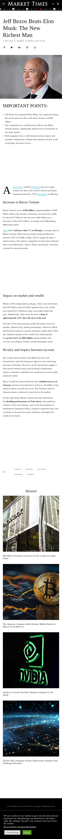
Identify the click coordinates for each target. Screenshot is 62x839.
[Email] (27, 47)
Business (20, 41)
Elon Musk (42, 194)
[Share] (4, 47)
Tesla (5, 230)
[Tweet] (12, 47)
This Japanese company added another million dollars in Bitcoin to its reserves (29, 625)
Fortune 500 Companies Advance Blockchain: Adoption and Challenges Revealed (30, 762)
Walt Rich (9, 41)
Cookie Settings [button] (12, 832)
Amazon (18, 469)
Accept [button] (27, 832)
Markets (31, 474)
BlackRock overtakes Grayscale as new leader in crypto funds (29, 557)
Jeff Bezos (36, 187)
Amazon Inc (17, 187)
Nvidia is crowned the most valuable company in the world (28, 693)
